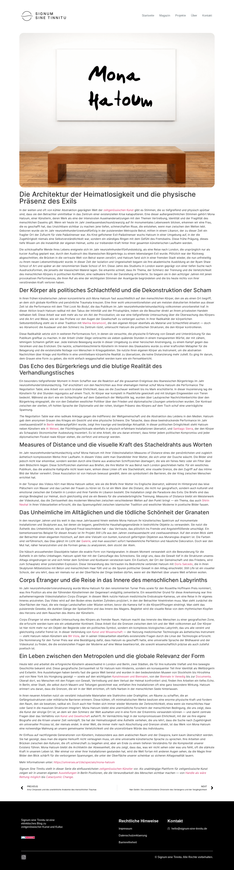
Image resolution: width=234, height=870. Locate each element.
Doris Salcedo (184, 564)
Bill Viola (73, 636)
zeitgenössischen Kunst (118, 210)
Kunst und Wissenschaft (107, 632)
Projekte (180, 15)
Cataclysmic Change (59, 777)
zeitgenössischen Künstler (116, 768)
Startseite (148, 15)
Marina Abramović (94, 323)
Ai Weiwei (52, 428)
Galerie (85, 541)
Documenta (203, 676)
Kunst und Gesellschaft (75, 716)
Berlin (50, 424)
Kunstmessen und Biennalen (130, 676)
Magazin (164, 15)
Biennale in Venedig (172, 676)
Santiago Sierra (183, 428)
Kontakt (207, 15)
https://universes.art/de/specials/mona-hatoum (84, 762)
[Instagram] (23, 857)
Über (194, 15)
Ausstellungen (68, 773)
